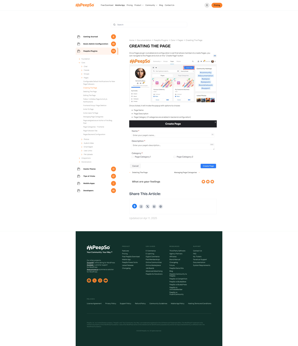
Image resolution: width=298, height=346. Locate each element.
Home (131, 40)
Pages (86, 78)
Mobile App (120, 5)
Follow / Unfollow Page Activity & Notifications (95, 100)
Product (137, 5)
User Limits (88, 150)
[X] (147, 206)
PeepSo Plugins (161, 40)
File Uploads (88, 154)
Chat (86, 66)
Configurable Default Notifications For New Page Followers (99, 82)
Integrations (86, 158)
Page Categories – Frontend (93, 127)
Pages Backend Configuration (94, 134)
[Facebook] (141, 206)
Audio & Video (89, 143)
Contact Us (169, 5)
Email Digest (88, 147)
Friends (86, 70)
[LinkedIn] (154, 206)
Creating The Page (90, 88)
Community (150, 5)
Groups (86, 74)
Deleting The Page (90, 91)
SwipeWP (90, 262)
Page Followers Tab (90, 131)
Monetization (86, 162)
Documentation (144, 40)
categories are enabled (158, 117)
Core (83, 62)
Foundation (85, 59)
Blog (161, 5)
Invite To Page (88, 109)
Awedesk (90, 265)
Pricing (130, 5)
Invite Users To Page (90, 113)
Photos (86, 139)
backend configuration (180, 117)
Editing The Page (89, 95)
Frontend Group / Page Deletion (94, 105)
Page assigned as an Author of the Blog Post (97, 121)
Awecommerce (92, 269)
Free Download (107, 5)
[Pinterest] (160, 206)
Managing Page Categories (93, 117)
